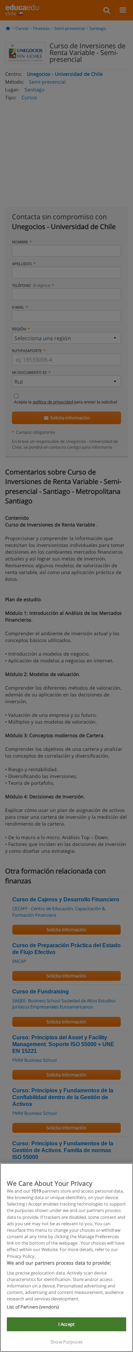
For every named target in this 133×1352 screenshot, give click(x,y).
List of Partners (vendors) (33, 1307)
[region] (66, 1257)
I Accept (66, 1324)
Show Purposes (66, 1342)
